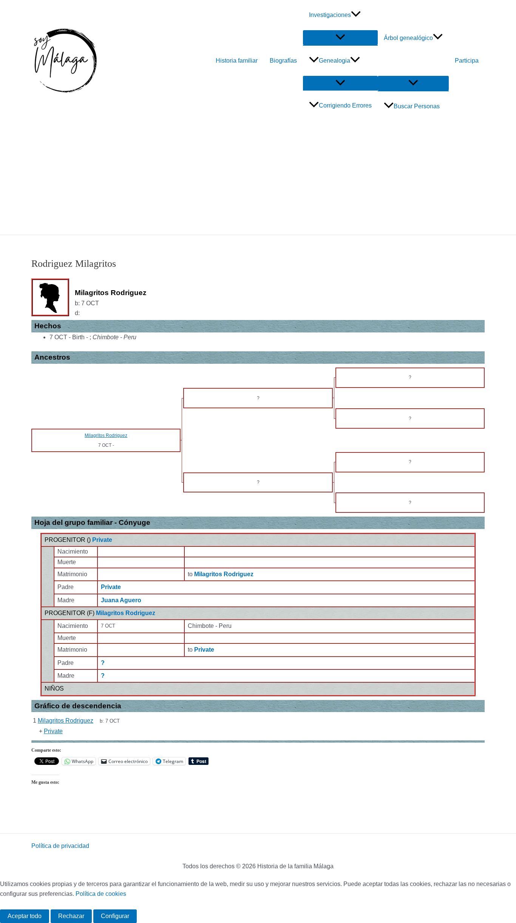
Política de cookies (101, 894)
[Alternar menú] (340, 37)
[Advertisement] (258, 178)
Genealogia (334, 60)
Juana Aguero (121, 600)
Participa (467, 60)
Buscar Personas (417, 106)
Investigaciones (330, 15)
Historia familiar (237, 60)
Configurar (115, 916)
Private (102, 540)
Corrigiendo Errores (345, 105)
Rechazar (71, 916)
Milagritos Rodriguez (125, 613)
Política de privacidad (60, 846)
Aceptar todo (25, 916)
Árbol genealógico (408, 38)
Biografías (283, 60)
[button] (356, 15)
